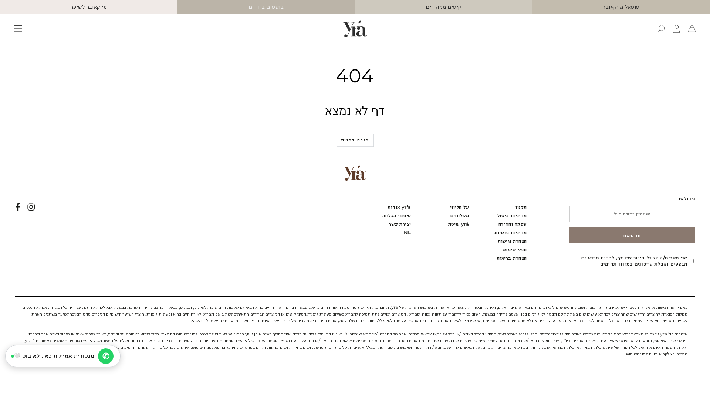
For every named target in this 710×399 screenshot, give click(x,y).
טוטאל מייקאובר (621, 7)
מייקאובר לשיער (89, 7)
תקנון (521, 207)
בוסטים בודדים (266, 7)
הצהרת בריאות (512, 258)
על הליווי (459, 207)
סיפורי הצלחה (396, 215)
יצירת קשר (400, 224)
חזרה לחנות (355, 140)
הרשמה (632, 235)
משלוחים (459, 215)
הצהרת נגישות (512, 241)
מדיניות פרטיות (510, 232)
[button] (661, 28)
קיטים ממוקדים (443, 7)
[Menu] (18, 28)
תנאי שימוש (515, 249)
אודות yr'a (399, 207)
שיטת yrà (458, 224)
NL (407, 232)
